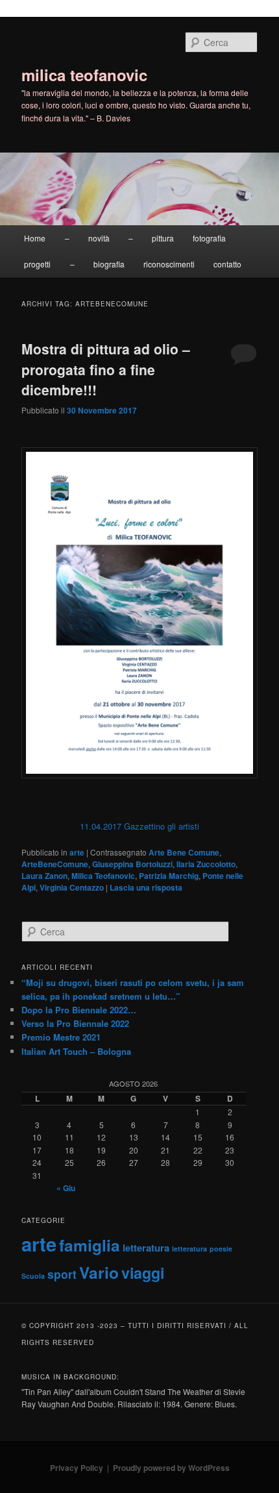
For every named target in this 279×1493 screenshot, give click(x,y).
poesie (221, 1248)
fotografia (209, 237)
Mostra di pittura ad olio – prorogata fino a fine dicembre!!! (105, 369)
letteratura (146, 1247)
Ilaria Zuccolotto (206, 864)
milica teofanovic (84, 75)
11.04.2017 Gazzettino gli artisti (139, 826)
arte (76, 852)
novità (99, 237)
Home (34, 237)
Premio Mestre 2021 (61, 1037)
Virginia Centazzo (72, 887)
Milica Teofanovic (103, 876)
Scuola (33, 1276)
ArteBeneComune (54, 864)
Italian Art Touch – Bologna (76, 1051)
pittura (163, 237)
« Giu (65, 1188)
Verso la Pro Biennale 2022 (75, 1023)
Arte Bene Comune (184, 852)
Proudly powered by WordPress (171, 1468)
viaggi (142, 1272)
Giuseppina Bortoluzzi (132, 864)
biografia (109, 263)
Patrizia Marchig (169, 876)
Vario (99, 1272)
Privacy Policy (76, 1468)
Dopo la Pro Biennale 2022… (78, 1010)
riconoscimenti (169, 263)
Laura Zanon (44, 876)
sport (62, 1274)
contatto (227, 263)
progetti (37, 263)
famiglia (89, 1245)
